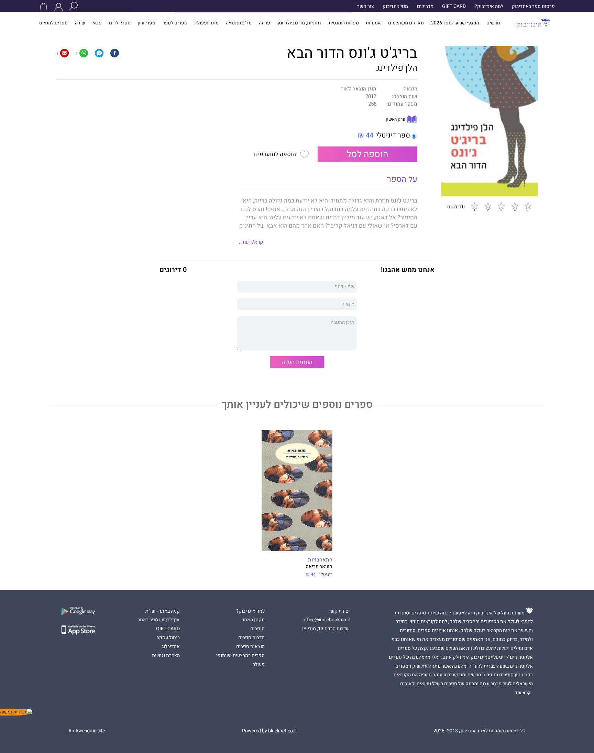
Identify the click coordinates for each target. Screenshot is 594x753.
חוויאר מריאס (319, 566)
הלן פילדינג (396, 68)
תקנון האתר (253, 619)
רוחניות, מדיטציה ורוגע (299, 23)
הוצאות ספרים (250, 646)
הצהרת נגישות (166, 655)
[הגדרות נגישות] (16, 712)
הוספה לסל (367, 154)
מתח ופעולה (207, 23)
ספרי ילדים (120, 23)
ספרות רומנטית (344, 23)
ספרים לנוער (175, 23)
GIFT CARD (454, 6)
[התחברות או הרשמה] (58, 7)
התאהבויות (320, 560)
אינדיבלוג (171, 646)
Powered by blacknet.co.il (269, 731)
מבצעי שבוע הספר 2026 (455, 23)
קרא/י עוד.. (251, 242)
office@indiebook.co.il (326, 619)
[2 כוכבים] (488, 206)
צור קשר (365, 6)
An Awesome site (86, 731)
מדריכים (425, 6)
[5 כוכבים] (528, 206)
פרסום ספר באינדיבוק (533, 6)
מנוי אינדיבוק (395, 6)
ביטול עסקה (168, 637)
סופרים (257, 628)
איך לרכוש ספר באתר (159, 619)
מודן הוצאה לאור (358, 88)
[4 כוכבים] (514, 206)
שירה (80, 23)
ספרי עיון (146, 23)
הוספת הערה (297, 362)
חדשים (493, 23)
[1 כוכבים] (474, 206)
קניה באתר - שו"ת (162, 611)
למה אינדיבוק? (489, 6)
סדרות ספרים (251, 637)
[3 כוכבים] (501, 206)
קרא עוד (523, 692)
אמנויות (373, 23)
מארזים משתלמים (406, 23)
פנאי (97, 23)
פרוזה (264, 23)
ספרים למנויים (53, 23)
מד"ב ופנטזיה (239, 23)
